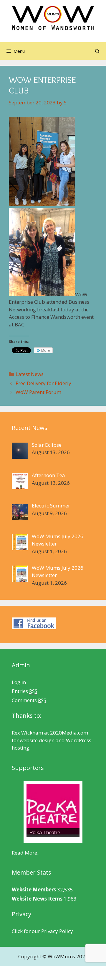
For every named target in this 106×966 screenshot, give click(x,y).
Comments (29, 700)
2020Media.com (69, 732)
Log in (19, 682)
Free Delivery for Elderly (43, 383)
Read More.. (25, 852)
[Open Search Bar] (97, 51)
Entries (24, 691)
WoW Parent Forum (38, 392)
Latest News (30, 374)
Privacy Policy (57, 931)
